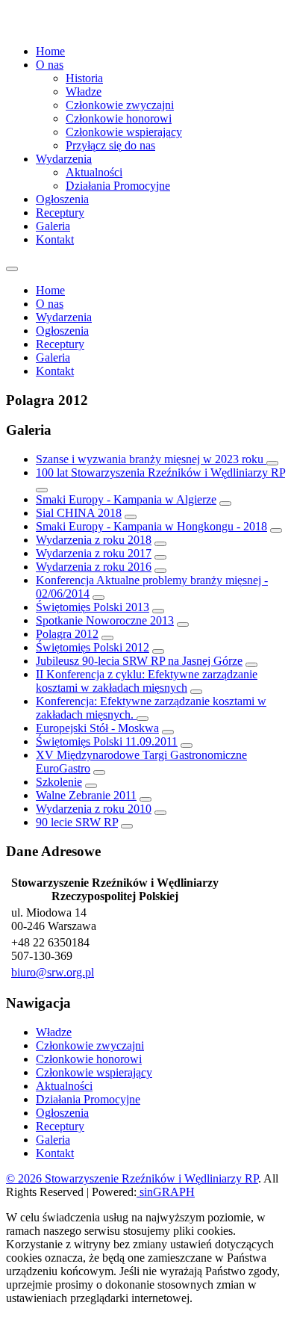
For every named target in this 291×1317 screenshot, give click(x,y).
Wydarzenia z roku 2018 (93, 539)
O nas (49, 303)
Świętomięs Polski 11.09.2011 (107, 741)
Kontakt (55, 239)
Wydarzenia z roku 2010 (93, 808)
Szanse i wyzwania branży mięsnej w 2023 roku (151, 459)
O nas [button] (49, 64)
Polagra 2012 (67, 633)
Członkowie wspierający (124, 131)
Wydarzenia (64, 317)
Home (50, 51)
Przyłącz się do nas (110, 145)
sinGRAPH (166, 1192)
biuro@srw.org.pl (52, 972)
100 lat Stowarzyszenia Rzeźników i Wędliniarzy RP (160, 472)
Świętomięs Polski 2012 (92, 647)
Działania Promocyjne (118, 185)
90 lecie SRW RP (77, 822)
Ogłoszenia (62, 199)
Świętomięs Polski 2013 (92, 607)
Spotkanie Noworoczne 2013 (105, 620)
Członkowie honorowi (119, 118)
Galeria (53, 226)
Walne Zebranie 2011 (86, 795)
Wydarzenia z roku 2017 (93, 553)
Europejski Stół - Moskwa (97, 728)
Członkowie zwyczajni (120, 105)
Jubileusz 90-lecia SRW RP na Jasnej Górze (139, 660)
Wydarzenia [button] (64, 158)
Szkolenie (59, 781)
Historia (84, 78)
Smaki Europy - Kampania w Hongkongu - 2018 (151, 526)
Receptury (60, 212)
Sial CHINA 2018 (79, 512)
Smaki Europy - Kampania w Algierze (126, 499)
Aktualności (94, 172)
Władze (83, 91)
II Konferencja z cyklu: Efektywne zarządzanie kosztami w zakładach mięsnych (146, 681)
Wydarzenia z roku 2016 (93, 566)
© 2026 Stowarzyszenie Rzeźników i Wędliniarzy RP (132, 1178)
